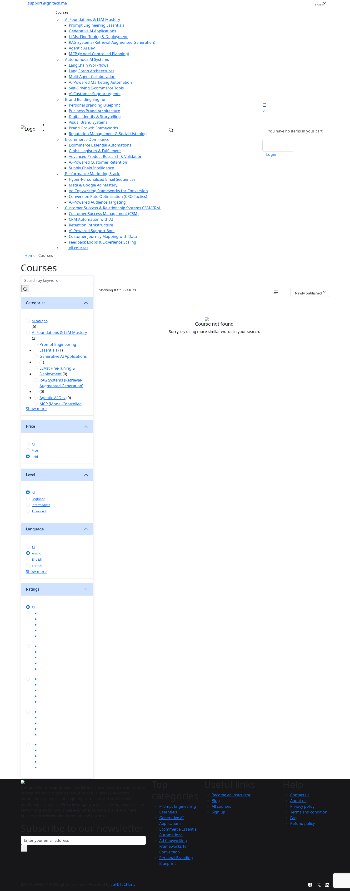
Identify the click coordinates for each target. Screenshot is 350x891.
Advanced (39, 511)
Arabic (36, 553)
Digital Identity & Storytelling (95, 116)
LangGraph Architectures (91, 70)
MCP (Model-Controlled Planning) (99, 53)
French (37, 565)
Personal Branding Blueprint (94, 105)
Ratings (33, 589)
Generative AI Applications (92, 31)
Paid (35, 457)
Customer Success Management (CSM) (104, 213)
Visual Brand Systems (88, 122)
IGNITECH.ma (123, 884)
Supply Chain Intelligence (91, 168)
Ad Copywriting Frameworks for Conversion (108, 190)
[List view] (275, 292)
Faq (293, 817)
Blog (216, 800)
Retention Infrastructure (91, 225)
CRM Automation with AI (91, 219)
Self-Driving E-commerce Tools (96, 88)
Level (30, 474)
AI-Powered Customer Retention (98, 162)
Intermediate (41, 505)
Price (30, 426)
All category (40, 321)
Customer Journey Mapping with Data (103, 236)
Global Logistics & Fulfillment (95, 150)
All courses (78, 247)
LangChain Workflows (88, 65)
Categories (35, 302)
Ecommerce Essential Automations (100, 145)
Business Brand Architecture (94, 110)
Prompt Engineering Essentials (96, 25)
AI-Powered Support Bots (92, 230)
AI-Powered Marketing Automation (100, 82)
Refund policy (302, 823)
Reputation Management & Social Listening (108, 133)
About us (298, 800)
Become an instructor (231, 795)
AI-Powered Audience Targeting (97, 202)
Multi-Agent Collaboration (92, 76)
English (37, 559)
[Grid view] (265, 292)
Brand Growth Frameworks (93, 128)
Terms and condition (308, 812)
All (33, 444)
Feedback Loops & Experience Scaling (102, 242)
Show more (36, 408)
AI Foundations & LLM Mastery (59, 332)
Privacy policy (302, 806)
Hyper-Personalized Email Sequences (102, 179)
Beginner (38, 499)
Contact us (300, 795)
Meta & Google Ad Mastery (93, 185)
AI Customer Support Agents (94, 93)
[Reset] (285, 292)
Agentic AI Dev (82, 48)
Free (35, 450)
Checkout (278, 145)
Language (35, 529)
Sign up (218, 812)
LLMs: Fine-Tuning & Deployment (98, 36)
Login (271, 154)
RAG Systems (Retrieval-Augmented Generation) (112, 42)
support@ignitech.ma (47, 3)
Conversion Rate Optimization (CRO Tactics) (108, 196)
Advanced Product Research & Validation (105, 156)
